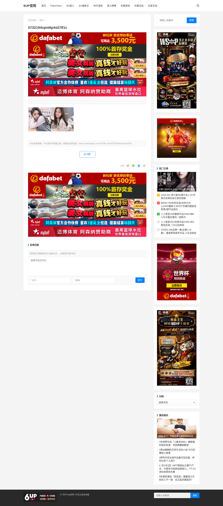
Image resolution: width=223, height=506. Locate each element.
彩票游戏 (125, 5)
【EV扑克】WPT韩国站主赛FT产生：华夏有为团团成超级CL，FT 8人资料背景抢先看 (177, 468)
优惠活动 (139, 5)
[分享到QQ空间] (144, 166)
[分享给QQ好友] (139, 166)
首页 (43, 5)
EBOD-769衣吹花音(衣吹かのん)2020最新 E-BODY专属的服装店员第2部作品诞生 (178, 206)
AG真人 (70, 5)
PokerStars (56, 5)
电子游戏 (98, 5)
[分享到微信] (133, 166)
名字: (34, 280)
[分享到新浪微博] (128, 166)
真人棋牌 (111, 5)
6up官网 (70, 494)
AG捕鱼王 (84, 5)
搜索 (191, 20)
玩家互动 (152, 5)
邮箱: (77, 280)
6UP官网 (30, 5)
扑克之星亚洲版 (82, 494)
